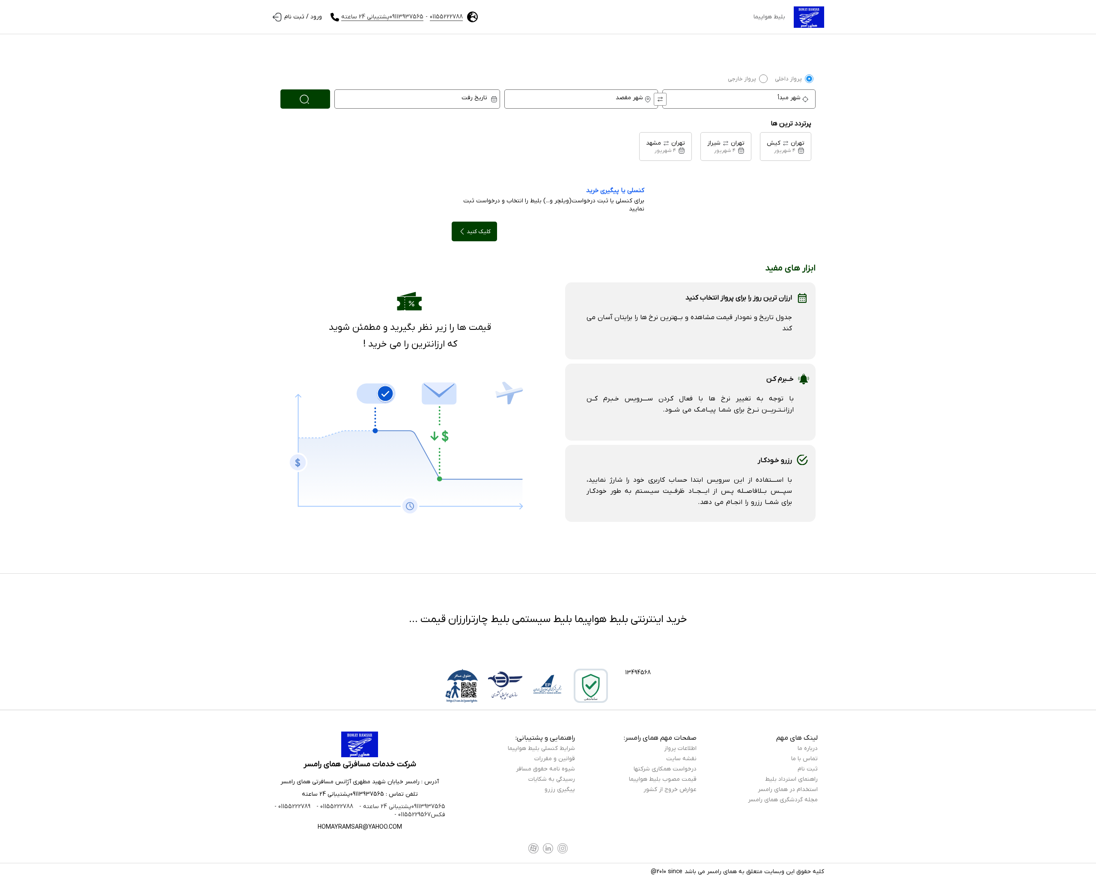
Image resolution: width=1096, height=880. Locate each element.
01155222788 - (334, 807)
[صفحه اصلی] (809, 17)
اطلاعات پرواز (680, 748)
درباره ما (808, 748)
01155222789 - (292, 807)
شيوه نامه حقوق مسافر (545, 769)
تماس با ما (804, 759)
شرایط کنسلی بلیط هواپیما (541, 748)
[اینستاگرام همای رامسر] (562, 848)
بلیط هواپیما (769, 17)
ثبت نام (808, 769)
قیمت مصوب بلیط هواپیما (663, 779)
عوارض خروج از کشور (670, 789)
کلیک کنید (479, 231)
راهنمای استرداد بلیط (791, 779)
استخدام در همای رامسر (788, 789)
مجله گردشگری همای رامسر (783, 800)
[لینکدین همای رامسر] (548, 848)
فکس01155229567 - (419, 815)
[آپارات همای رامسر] (533, 848)
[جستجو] (305, 99)
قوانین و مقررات (554, 759)
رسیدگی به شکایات (551, 779)
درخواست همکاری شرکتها (665, 769)
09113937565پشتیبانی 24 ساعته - (401, 807)
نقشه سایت (681, 759)
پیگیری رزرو (560, 789)
